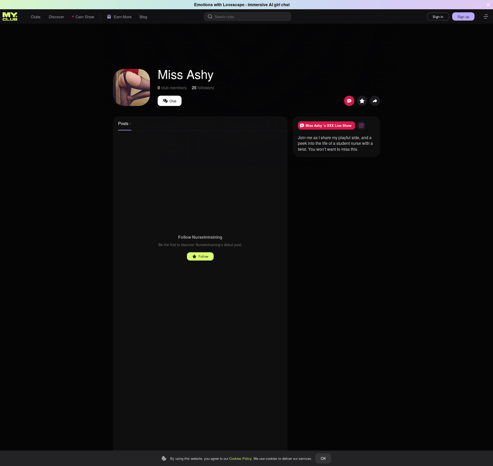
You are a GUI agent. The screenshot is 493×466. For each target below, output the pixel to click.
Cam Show (84, 16)
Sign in (438, 16)
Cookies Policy (240, 458)
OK (323, 458)
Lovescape (233, 4)
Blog (143, 16)
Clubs (36, 16)
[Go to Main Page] (10, 16)
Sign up (463, 16)
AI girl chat (279, 4)
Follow (203, 256)
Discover (56, 16)
